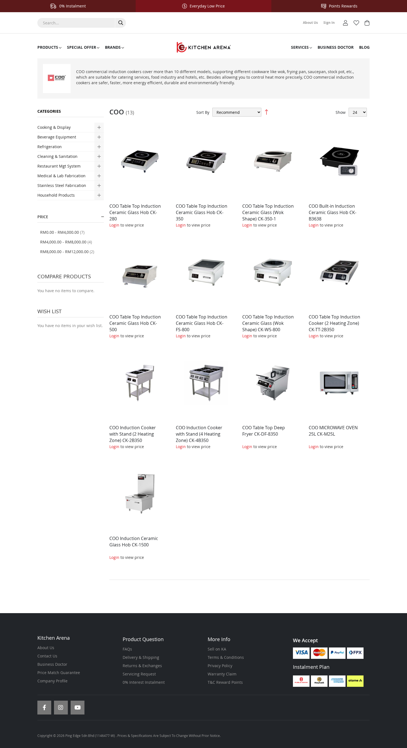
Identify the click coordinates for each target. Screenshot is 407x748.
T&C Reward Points (225, 682)
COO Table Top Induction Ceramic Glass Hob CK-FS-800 (201, 323)
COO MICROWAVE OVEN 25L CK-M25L (333, 431)
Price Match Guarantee (58, 672)
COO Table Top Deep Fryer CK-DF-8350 (263, 431)
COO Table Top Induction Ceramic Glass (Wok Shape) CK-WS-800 (268, 323)
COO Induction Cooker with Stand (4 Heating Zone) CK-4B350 (199, 434)
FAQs (127, 649)
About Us (45, 647)
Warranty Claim (222, 674)
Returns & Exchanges (142, 665)
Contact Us (47, 656)
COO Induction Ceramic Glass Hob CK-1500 (133, 541)
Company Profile (52, 680)
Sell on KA (217, 649)
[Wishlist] (356, 22)
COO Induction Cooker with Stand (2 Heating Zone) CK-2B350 (132, 434)
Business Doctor (52, 664)
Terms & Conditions (226, 657)
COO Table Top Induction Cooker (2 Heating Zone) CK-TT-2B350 (334, 323)
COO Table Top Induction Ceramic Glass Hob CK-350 (201, 212)
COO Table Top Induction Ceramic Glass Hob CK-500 (135, 323)
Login (114, 225)
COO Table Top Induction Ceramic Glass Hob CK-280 (135, 212)
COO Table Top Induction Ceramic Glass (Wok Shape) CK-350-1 (268, 212)
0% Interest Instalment (144, 682)
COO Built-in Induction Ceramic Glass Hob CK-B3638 (332, 212)
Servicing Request (139, 674)
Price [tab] (42, 216)
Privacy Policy (220, 665)
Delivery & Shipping (141, 657)
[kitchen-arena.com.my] (203, 47)
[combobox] (81, 23)
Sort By (202, 112)
